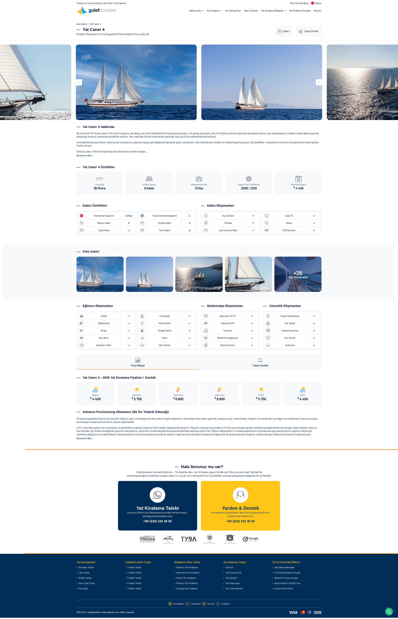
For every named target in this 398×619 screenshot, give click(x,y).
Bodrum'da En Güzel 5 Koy (287, 583)
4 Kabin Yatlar (134, 572)
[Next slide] (319, 82)
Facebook (196, 603)
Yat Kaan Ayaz (232, 583)
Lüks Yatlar (84, 572)
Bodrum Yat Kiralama (187, 567)
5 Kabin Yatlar (134, 577)
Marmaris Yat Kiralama (187, 572)
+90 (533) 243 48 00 (157, 521)
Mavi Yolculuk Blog (299, 3)
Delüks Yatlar (85, 577)
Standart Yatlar (86, 567)
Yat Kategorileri (233, 10)
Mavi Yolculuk (251, 10)
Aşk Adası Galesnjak (284, 567)
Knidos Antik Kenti (283, 588)
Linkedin (225, 603)
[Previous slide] (79, 82)
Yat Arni (229, 567)
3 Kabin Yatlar (134, 567)
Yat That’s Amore (234, 588)
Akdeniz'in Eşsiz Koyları (286, 577)
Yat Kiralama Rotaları (300, 10)
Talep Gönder (311, 31)
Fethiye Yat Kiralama (186, 583)
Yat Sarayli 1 (231, 577)
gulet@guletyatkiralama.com (157, 516)
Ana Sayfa (81, 23)
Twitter (211, 603)
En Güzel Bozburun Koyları (287, 572)
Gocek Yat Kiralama (186, 577)
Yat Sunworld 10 (233, 572)
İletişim (318, 10)
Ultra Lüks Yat (141, 34)
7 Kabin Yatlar (134, 588)
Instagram (179, 603)
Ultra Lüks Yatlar (86, 583)
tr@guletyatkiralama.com (240, 516)
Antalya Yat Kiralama (186, 588)
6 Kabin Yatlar (134, 583)
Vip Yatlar (83, 588)
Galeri (286, 31)
